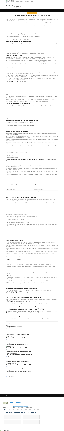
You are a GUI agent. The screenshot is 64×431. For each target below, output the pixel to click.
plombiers (53, 22)
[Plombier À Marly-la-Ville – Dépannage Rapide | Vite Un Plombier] (10, 366)
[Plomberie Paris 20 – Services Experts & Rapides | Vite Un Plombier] (9, 336)
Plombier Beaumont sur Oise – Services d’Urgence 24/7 (18, 364)
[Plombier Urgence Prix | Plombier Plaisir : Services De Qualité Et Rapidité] (9, 339)
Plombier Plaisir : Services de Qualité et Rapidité (17, 341)
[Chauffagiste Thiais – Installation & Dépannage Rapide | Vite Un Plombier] (9, 370)
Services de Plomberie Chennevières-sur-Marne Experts (19, 354)
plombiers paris (9, 323)
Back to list (8, 327)
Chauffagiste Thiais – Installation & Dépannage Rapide (18, 371)
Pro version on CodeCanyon (14, 428)
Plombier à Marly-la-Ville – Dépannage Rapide (16, 368)
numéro (26, 177)
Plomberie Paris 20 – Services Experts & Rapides (17, 337)
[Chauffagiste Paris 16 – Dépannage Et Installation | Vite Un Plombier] (10, 343)
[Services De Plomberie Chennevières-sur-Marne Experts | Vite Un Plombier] (12, 353)
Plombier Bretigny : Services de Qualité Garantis (17, 358)
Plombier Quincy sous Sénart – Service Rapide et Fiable (18, 351)
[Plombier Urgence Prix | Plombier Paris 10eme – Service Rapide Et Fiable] (10, 346)
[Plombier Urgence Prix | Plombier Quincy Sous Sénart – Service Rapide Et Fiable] (11, 349)
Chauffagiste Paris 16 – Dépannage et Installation (17, 344)
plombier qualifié (10, 57)
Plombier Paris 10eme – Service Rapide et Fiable (17, 347)
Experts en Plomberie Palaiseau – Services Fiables (17, 361)
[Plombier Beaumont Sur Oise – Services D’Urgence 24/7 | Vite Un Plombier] (11, 363)
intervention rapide (40, 20)
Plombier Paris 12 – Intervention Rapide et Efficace (17, 334)
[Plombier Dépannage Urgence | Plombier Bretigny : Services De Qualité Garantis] (9, 356)
